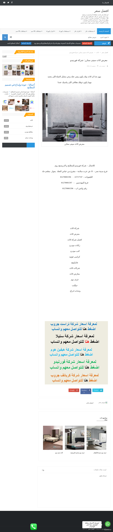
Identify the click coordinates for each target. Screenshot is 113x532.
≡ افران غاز (77, 31)
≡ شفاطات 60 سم (36, 31)
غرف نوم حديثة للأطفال (99, 453)
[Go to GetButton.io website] (107, 529)
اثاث (31, 120)
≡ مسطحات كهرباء (64, 31)
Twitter (96, 390)
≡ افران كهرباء (50, 31)
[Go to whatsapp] (107, 524)
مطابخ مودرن (29, 132)
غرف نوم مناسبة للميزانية (77, 453)
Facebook (84, 391)
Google (72, 390)
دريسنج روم (29, 126)
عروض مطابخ (92, 37)
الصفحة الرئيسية (104, 31)
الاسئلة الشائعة (88, 43)
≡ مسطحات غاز (90, 31)
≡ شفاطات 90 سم (21, 31)
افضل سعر (101, 11)
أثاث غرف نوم (59, 453)
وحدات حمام (29, 138)
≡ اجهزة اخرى (104, 37)
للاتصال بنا (105, 3)
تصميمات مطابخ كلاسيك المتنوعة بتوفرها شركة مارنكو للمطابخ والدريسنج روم (59, 43)
